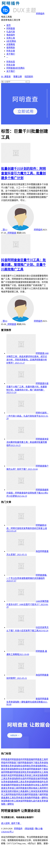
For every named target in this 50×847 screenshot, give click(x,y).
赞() (4, 230)
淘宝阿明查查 (24, 801)
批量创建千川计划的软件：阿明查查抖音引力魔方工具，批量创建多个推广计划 (23, 173)
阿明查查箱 (27, 759)
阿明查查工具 (39, 759)
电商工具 (37, 788)
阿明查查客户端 (34, 794)
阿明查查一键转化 (39, 798)
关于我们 (10, 54)
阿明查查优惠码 (25, 788)
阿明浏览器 (21, 794)
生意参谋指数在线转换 (18, 766)
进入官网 (6, 823)
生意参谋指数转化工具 (35, 772)
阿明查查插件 (16, 759)
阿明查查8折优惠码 (15, 68)
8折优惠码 (11, 41)
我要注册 (17, 76)
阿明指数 (43, 778)
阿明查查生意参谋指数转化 (22, 785)
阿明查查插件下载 (28, 762)
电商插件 (10, 35)
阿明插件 (38, 230)
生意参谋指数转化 (11, 769)
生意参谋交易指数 (22, 798)
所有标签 (10, 62)
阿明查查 (10, 28)
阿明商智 (11, 794)
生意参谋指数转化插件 (16, 778)
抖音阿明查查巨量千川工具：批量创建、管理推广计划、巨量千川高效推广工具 (23, 264)
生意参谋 (24, 769)
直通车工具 (27, 791)
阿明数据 (7, 772)
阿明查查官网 (18, 772)
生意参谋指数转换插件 (33, 782)
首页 (8, 25)
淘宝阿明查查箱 (14, 775)
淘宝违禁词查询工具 (12, 791)
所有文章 (10, 51)
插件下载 (16, 823)
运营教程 (10, 44)
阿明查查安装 (33, 778)
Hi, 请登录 (6, 76)
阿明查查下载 (13, 762)
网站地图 (29, 828)
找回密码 (29, 76)
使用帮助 (10, 47)
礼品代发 (10, 32)
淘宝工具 (39, 785)
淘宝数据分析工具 (9, 801)
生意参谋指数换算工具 (11, 782)
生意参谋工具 (28, 775)
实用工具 (10, 38)
